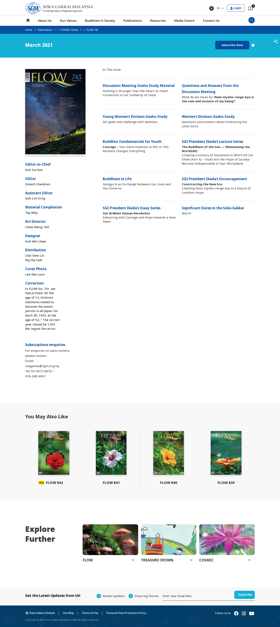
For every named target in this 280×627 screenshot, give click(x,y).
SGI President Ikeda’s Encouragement (214, 178)
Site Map (68, 613)
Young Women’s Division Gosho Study (135, 116)
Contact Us (211, 20)
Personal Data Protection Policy (126, 613)
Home (28, 21)
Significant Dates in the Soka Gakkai (213, 208)
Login (237, 8)
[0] (250, 9)
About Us (44, 20)
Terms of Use (90, 613)
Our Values (68, 20)
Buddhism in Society (100, 20)
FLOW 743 (92, 30)
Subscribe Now (232, 45)
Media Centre (184, 20)
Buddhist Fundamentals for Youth (132, 141)
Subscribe (245, 595)
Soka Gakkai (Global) (42, 613)
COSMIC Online (69, 30)
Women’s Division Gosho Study (208, 116)
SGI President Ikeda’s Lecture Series (212, 141)
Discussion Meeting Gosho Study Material (139, 85)
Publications (132, 20)
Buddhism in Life (117, 178)
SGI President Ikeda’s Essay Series (131, 208)
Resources (158, 20)
